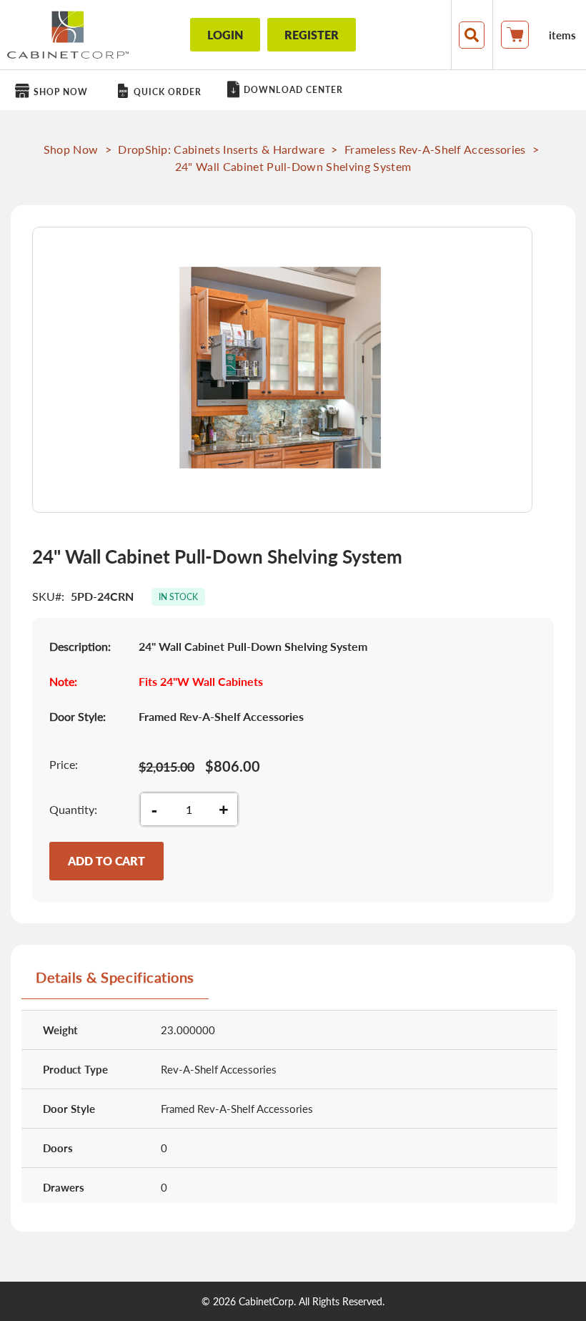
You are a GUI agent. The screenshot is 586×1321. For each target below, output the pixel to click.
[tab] (115, 982)
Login (225, 34)
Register (311, 34)
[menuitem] (54, 91)
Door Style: (77, 716)
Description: (80, 646)
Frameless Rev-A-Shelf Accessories (435, 149)
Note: (63, 681)
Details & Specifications (115, 977)
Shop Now (71, 149)
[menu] (293, 90)
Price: (63, 764)
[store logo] (68, 35)
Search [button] (472, 35)
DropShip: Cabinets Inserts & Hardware (221, 149)
